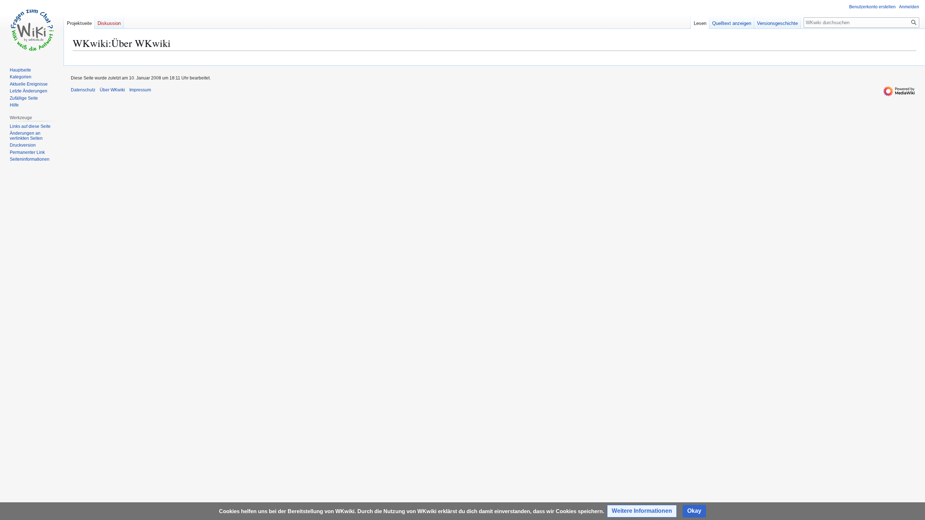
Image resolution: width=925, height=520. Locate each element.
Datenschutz (83, 89)
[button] (642, 511)
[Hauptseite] (32, 29)
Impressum (140, 89)
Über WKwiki (112, 89)
